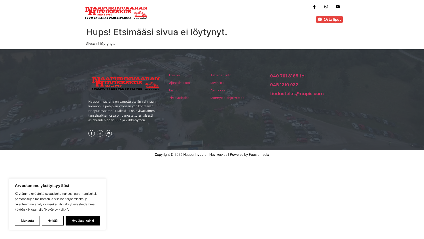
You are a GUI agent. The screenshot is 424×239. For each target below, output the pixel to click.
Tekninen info (220, 75)
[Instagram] (326, 6)
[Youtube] (338, 6)
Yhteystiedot (179, 98)
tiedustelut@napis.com (297, 94)
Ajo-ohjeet (218, 90)
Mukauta (27, 220)
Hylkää (53, 220)
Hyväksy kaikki (83, 220)
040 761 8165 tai (288, 76)
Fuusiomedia (259, 154)
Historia (174, 90)
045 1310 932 (284, 85)
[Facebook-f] (314, 6)
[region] (57, 204)
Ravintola (217, 83)
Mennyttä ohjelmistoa (227, 98)
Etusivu (174, 75)
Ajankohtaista (179, 83)
